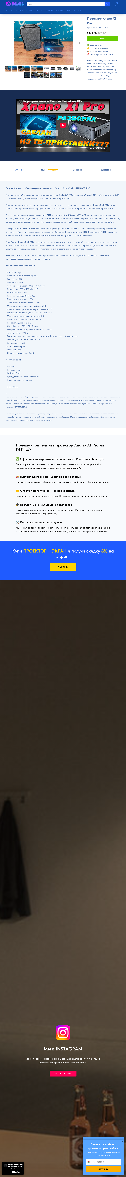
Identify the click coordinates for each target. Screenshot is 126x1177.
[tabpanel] (63, 308)
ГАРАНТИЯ (49, 10)
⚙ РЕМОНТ (78, 10)
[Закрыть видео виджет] (24, 1163)
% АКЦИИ (19, 10)
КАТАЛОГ (9, 10)
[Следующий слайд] (79, 43)
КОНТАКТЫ (60, 10)
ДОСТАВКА (39, 10)
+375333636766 (20, 407)
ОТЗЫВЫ (29, 10)
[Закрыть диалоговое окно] (122, 1139)
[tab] (20, 170)
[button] (116, 4)
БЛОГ (69, 10)
